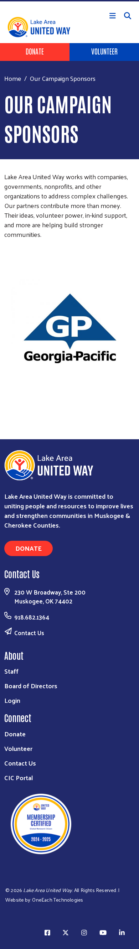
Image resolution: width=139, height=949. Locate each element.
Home (12, 78)
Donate (35, 51)
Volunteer (104, 51)
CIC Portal (18, 777)
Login (12, 700)
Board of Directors (30, 685)
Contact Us (29, 632)
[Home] (69, 0)
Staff (11, 670)
